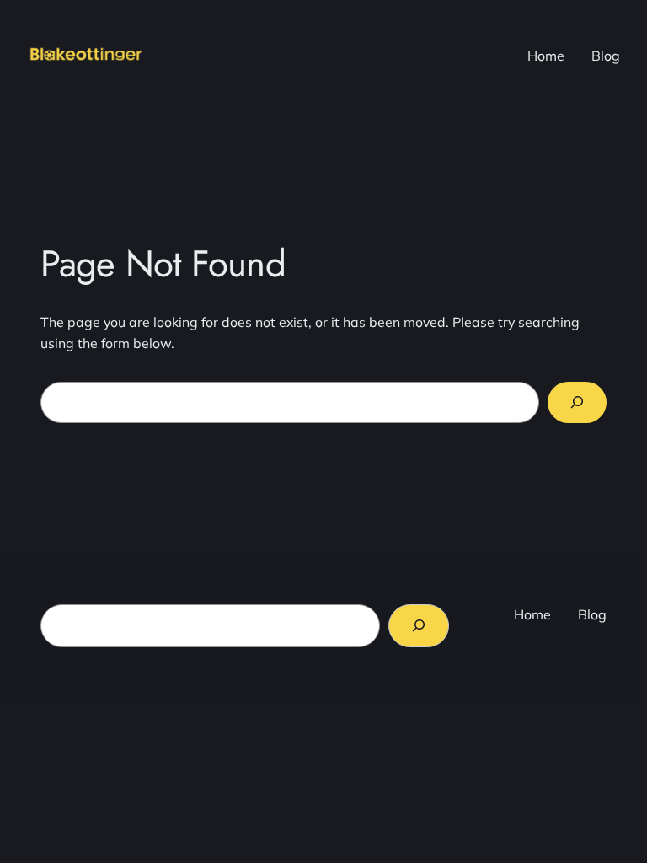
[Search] (577, 402)
